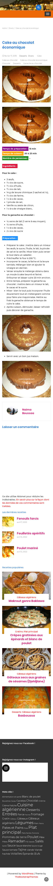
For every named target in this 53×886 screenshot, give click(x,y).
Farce (21, 814)
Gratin (6, 818)
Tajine (22, 849)
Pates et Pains (12, 827)
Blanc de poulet (31, 796)
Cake (39, 56)
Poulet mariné (27, 548)
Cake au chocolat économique (33, 60)
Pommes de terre (14, 837)
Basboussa (26, 715)
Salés (39, 841)
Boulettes (6, 801)
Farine (27, 815)
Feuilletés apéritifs (31, 533)
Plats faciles (26, 833)
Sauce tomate (10, 849)
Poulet (33, 837)
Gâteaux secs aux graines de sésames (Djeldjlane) (26, 679)
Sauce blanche (23, 846)
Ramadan (16, 841)
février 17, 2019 (10, 56)
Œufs (37, 853)
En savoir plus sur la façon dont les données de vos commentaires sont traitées (25, 502)
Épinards (28, 853)
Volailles (16, 853)
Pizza (26, 828)
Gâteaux (22, 818)
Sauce (11, 845)
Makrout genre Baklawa (26, 601)
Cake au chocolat (10, 60)
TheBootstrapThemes (26, 877)
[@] (25, 768)
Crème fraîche (9, 805)
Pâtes (5, 841)
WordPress (27, 873)
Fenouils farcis (28, 518)
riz (27, 841)
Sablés (32, 842)
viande (30, 850)
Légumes (24, 822)
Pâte (41, 837)
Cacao (13, 801)
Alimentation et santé (11, 797)
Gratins (19, 631)
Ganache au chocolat (32, 63)
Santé (4, 846)
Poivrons (35, 833)
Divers (31, 56)
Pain (36, 823)
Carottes (21, 800)
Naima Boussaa (28, 411)
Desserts (23, 56)
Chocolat (6, 63)
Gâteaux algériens (26, 597)
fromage (37, 814)
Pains (41, 823)
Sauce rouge (37, 846)
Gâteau (13, 819)
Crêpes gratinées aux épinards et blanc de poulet (26, 639)
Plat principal (31, 631)
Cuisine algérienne (17, 807)
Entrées (9, 814)
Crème (42, 801)
